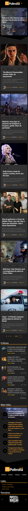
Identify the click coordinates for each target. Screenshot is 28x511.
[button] (22, 3)
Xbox (21, 68)
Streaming (21, 265)
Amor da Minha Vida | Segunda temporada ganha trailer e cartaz (15, 442)
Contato (24, 474)
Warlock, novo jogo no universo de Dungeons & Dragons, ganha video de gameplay (11, 125)
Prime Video (6, 265)
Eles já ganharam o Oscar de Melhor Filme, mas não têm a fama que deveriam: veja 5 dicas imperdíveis (13, 222)
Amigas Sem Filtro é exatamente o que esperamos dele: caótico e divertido (16, 359)
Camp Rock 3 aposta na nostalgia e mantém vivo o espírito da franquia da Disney (16, 390)
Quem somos (5, 489)
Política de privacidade (8, 486)
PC (10, 68)
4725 (16, 336)
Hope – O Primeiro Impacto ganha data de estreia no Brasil (13, 319)
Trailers (10, 313)
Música (5, 168)
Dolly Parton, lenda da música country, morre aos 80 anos (13, 173)
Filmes (4, 215)
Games (5, 68)
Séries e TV (13, 265)
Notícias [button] (3, 474)
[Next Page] (20, 336)
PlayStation (15, 68)
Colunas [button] (17, 474)
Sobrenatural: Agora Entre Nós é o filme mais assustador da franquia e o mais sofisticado (16, 349)
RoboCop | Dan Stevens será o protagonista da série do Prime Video (14, 271)
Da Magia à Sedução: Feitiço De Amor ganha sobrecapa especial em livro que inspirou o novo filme (16, 426)
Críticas (10, 474)
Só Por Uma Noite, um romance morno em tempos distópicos (15, 369)
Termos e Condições (7, 484)
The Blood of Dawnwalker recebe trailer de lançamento (13, 74)
